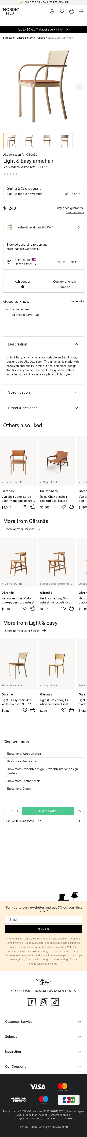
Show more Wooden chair (23, 753)
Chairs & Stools (26, 37)
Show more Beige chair (22, 761)
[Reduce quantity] (6, 811)
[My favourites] (62, 11)
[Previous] (7, 87)
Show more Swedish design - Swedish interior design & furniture (43, 771)
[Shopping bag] (71, 11)
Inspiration (13, 1051)
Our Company (15, 1066)
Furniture (8, 37)
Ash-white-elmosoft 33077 (23, 821)
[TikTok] (55, 1001)
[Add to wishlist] (25, 506)
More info (77, 301)
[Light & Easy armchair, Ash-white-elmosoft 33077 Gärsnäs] (43, 86)
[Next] (80, 87)
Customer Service (19, 1022)
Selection (12, 1037)
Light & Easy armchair (60, 37)
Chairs (41, 37)
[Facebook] (32, 1001)
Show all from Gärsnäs (19, 529)
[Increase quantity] (17, 811)
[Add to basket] (32, 506)
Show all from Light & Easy (22, 630)
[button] (10, 174)
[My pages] (52, 11)
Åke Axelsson (12, 154)
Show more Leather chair (23, 781)
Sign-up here (71, 193)
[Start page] (11, 11)
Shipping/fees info (68, 261)
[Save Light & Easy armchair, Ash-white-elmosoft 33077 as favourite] (80, 811)
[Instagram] (43, 1001)
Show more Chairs (18, 788)
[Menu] (81, 11)
